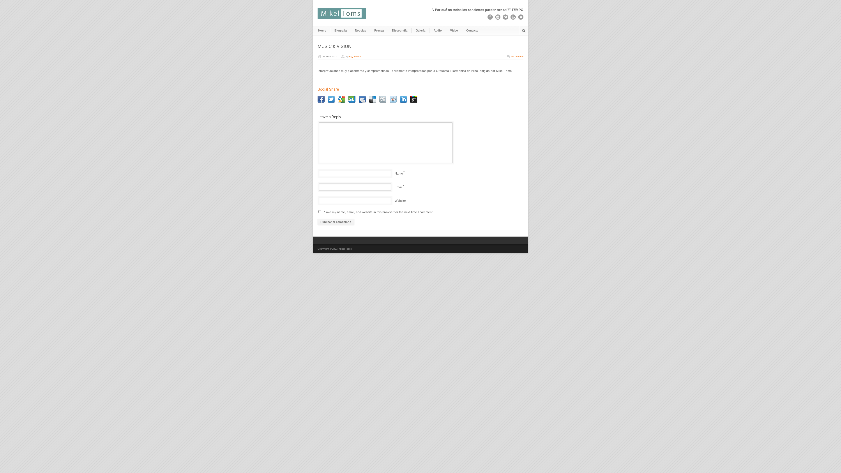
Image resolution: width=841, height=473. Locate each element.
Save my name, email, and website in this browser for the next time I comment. (378, 212)
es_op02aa (355, 56)
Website (400, 200)
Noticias (360, 30)
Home (322, 30)
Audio (438, 30)
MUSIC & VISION (335, 46)
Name (399, 173)
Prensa (379, 30)
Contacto (472, 30)
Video (454, 30)
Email (398, 187)
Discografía (399, 30)
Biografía (340, 30)
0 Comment (517, 56)
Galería (420, 30)
